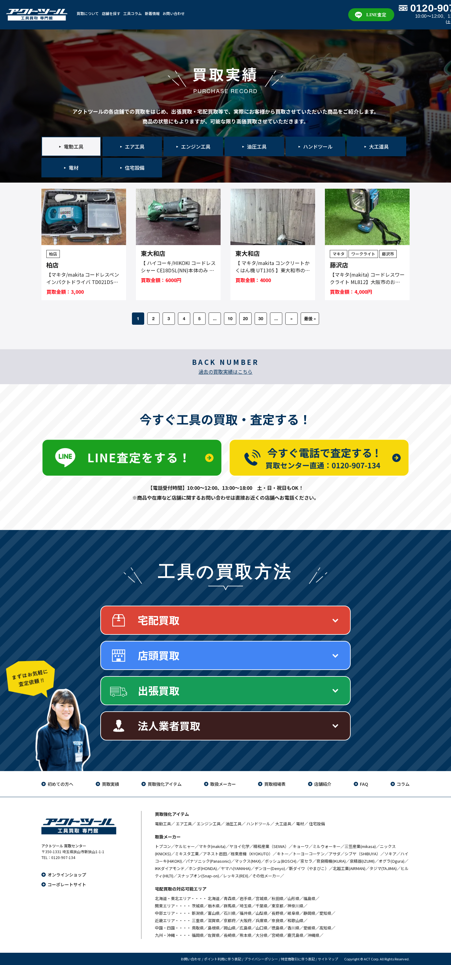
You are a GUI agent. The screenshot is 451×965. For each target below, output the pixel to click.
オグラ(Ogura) (391, 861)
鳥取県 (198, 928)
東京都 (277, 906)
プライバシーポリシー (261, 958)
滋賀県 (214, 920)
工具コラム (132, 13)
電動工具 (163, 824)
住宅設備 (317, 824)
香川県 (293, 928)
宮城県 (262, 898)
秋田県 (277, 898)
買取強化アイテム (165, 784)
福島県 (309, 898)
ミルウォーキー (327, 846)
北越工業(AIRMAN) (349, 868)
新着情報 (152, 13)
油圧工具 (233, 824)
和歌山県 (295, 920)
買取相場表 (275, 784)
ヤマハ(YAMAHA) (236, 868)
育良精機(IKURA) (331, 861)
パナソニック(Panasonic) (208, 861)
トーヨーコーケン (309, 854)
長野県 (277, 913)
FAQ (364, 784)
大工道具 (283, 824)
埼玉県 (246, 906)
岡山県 (230, 928)
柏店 (53, 254)
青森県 (230, 898)
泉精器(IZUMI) (362, 861)
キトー (283, 854)
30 (260, 318)
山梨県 (262, 913)
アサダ (335, 854)
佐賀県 (214, 935)
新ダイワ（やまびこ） (309, 868)
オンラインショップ (67, 875)
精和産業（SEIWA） (271, 846)
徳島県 (277, 928)
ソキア (390, 854)
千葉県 (262, 906)
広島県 (246, 928)
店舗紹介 (322, 784)
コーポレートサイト (67, 884)
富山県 (214, 913)
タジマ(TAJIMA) (383, 868)
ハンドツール (258, 824)
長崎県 (230, 935)
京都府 (230, 920)
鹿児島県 (295, 935)
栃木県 (214, 906)
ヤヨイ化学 (239, 846)
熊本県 (246, 935)
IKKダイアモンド (170, 868)
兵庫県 (262, 920)
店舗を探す (111, 13)
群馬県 (230, 906)
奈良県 (277, 920)
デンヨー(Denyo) (270, 868)
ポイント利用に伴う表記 (222, 958)
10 (230, 318)
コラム (403, 784)
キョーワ (301, 846)
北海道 (214, 898)
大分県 (262, 935)
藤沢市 (388, 254)
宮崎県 (277, 935)
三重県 (198, 920)
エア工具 (184, 824)
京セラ (306, 861)
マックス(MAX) (248, 861)
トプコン (163, 846)
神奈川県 (295, 906)
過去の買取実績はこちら (225, 371)
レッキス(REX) (235, 876)
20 (245, 318)
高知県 (325, 928)
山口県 (262, 928)
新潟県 (198, 913)
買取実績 (110, 784)
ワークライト (363, 254)
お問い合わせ (174, 13)
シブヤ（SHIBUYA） (362, 854)
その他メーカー (266, 876)
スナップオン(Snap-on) (198, 876)
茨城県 (198, 906)
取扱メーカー (223, 784)
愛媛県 (309, 928)
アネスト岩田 (215, 854)
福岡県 (198, 935)
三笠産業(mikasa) (360, 846)
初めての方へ (60, 784)
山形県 (293, 898)
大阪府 (246, 920)
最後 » (310, 318)
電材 (300, 824)
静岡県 (309, 913)
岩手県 (246, 898)
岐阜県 (293, 913)
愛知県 (325, 913)
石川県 (230, 913)
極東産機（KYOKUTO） (252, 854)
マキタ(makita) (212, 846)
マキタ (339, 254)
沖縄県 (313, 935)
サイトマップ (328, 958)
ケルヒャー (185, 846)
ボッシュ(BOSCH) (280, 861)
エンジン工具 (209, 824)
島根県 (214, 928)
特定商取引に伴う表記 (298, 958)
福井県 (246, 913)
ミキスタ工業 (187, 854)
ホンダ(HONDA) (203, 868)
